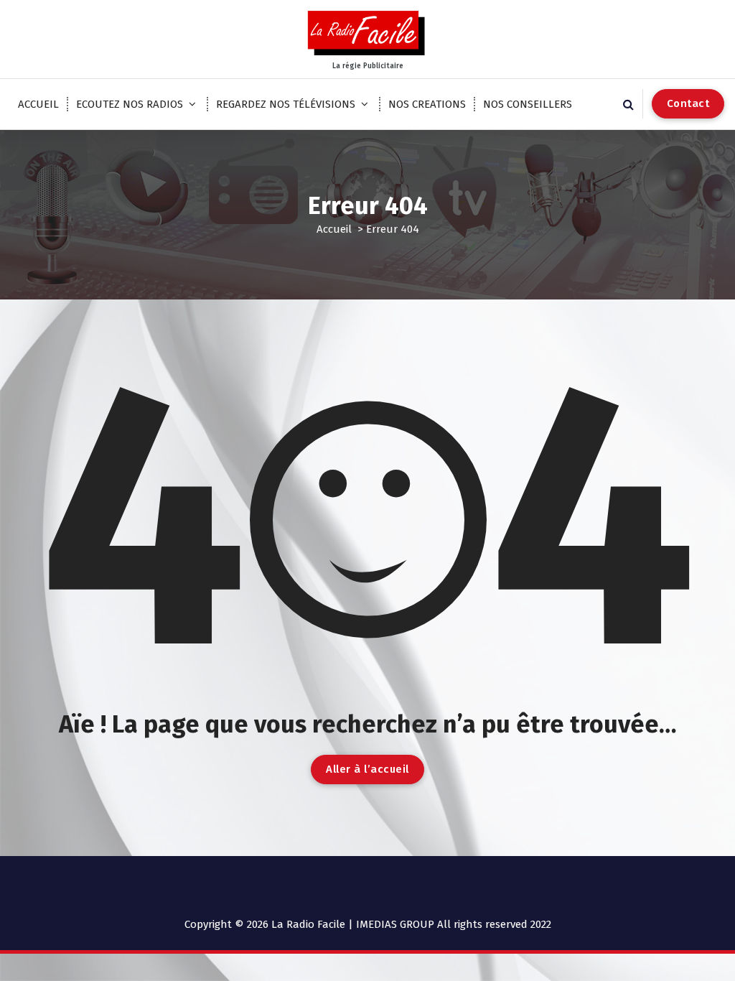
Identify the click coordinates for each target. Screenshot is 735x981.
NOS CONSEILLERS (527, 104)
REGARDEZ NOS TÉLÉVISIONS (285, 104)
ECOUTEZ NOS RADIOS (129, 104)
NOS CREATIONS (427, 104)
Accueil (334, 229)
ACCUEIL (38, 104)
